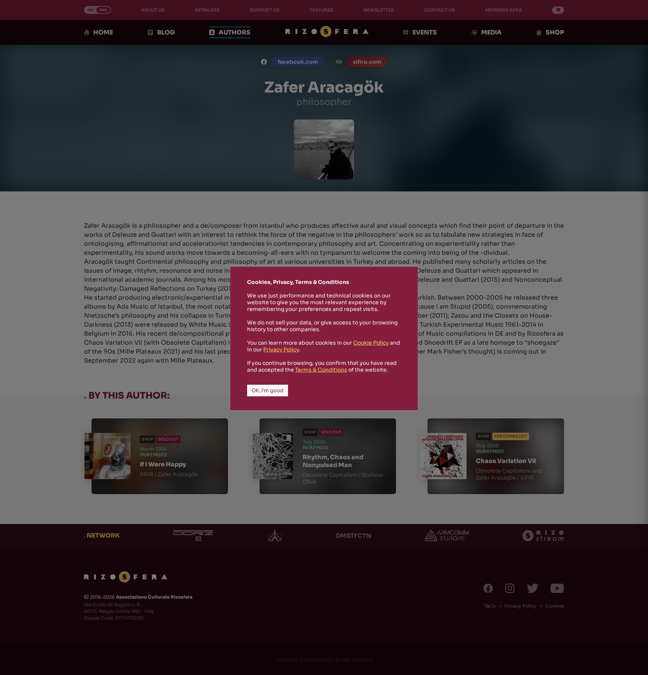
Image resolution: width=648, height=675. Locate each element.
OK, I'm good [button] (268, 390)
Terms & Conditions (321, 369)
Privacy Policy (281, 349)
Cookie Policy (371, 342)
